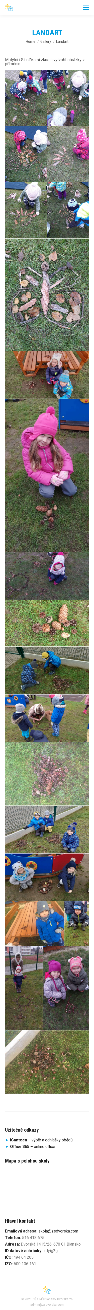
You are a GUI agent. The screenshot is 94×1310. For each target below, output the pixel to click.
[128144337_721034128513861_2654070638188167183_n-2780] (47, 829)
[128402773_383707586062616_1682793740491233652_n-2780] (47, 1062)
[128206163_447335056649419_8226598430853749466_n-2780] (76, 923)
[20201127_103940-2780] (26, 98)
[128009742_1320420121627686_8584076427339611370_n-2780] (47, 718)
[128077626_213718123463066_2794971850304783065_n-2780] (47, 773)
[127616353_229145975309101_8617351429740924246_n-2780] (47, 475)
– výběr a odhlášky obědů (39, 1140)
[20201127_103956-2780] (68, 98)
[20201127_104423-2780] (26, 154)
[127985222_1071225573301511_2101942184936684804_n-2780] (47, 670)
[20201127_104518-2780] (68, 154)
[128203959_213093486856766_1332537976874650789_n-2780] (34, 923)
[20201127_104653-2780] (68, 210)
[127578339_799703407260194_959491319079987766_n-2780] (47, 375)
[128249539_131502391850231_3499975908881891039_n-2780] (24, 988)
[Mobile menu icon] (86, 8)
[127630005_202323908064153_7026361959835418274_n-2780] (47, 576)
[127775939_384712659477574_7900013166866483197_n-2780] (47, 623)
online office (32, 1146)
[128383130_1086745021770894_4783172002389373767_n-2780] (66, 988)
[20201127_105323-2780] (47, 295)
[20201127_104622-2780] (26, 210)
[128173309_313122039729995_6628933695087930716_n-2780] (47, 877)
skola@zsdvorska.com (58, 1231)
